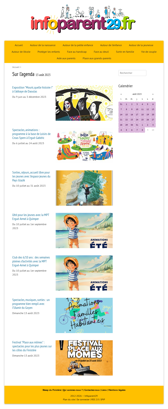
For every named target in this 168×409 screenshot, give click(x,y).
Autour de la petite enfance (78, 45)
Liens (104, 390)
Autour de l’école (21, 51)
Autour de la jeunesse (141, 45)
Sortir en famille (125, 51)
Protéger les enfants (49, 51)
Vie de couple (149, 51)
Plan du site (69, 399)
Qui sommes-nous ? (73, 390)
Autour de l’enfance (111, 45)
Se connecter (83, 399)
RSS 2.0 (95, 399)
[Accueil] (84, 20)
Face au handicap (77, 51)
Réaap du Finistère (52, 390)
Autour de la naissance (42, 45)
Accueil (19, 45)
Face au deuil (101, 51)
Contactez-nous (92, 390)
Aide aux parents (66, 58)
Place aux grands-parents (97, 58)
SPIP (103, 399)
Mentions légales (117, 390)
